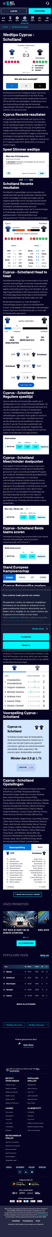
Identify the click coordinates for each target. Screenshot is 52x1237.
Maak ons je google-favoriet (29, 894)
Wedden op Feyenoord (12, 1103)
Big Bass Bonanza (32, 1099)
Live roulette (9, 1123)
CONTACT (9, 1167)
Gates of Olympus (32, 1088)
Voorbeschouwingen (20, 27)
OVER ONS (31, 1167)
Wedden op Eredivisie (12, 1092)
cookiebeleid (14, 617)
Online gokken (10, 1116)
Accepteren (26, 637)
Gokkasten (8, 1130)
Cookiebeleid (16, 1221)
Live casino (9, 1119)
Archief (38, 1221)
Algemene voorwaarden (12, 1142)
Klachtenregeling (10, 1157)
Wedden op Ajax (10, 1096)
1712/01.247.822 (42, 1215)
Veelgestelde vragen (11, 1160)
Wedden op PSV (10, 1099)
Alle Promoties (26, 943)
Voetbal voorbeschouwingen (36, 1123)
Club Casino (31, 1119)
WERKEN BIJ (42, 1167)
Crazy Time (31, 1092)
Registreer (40, 11)
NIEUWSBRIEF (20, 1167)
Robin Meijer (28, 1045)
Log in (13, 11)
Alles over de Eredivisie (34, 1130)
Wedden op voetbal (11, 1088)
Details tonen (38, 629)
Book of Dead (31, 1103)
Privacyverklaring (28, 1221)
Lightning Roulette (33, 1096)
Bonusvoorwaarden (11, 1149)
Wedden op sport (10, 1085)
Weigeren (26, 645)
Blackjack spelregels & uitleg (35, 1127)
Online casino (9, 1112)
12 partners (18, 621)
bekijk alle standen (26, 1004)
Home (5, 27)
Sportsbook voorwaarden (13, 1146)
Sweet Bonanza (32, 1085)
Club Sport (31, 1116)
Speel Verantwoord (11, 1153)
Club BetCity (31, 1112)
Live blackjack (9, 1127)
